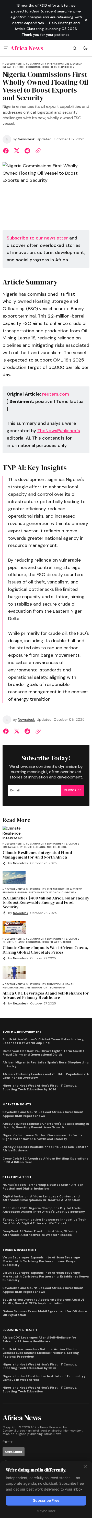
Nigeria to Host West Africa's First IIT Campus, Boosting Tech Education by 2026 (40, 1087)
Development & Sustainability (25, 64)
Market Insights (17, 1104)
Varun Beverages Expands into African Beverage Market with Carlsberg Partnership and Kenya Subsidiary (41, 1261)
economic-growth (39, 67)
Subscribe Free (46, 1500)
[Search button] (75, 48)
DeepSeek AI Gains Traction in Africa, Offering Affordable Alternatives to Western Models (40, 1233)
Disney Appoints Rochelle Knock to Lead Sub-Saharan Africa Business (45, 1148)
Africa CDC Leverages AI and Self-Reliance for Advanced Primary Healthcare (39, 1339)
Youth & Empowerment (22, 1031)
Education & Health (60, 984)
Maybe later (46, 1511)
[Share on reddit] (27, 150)
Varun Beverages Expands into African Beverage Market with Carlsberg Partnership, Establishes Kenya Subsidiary (46, 1276)
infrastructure (14, 67)
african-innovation (33, 988)
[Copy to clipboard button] (37, 150)
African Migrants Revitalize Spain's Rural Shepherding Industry (46, 1064)
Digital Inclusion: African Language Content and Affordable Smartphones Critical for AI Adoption (41, 1198)
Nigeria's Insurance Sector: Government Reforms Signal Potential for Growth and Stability (42, 1137)
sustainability (64, 67)
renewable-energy (15, 893)
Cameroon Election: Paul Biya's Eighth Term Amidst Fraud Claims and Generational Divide (43, 1053)
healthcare (10, 988)
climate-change (35, 847)
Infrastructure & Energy (64, 64)
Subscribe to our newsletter (37, 238)
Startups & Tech (17, 1177)
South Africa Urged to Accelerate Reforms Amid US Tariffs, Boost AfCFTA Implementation (43, 1301)
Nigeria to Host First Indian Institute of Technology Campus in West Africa (44, 1378)
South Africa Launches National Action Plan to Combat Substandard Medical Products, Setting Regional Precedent (41, 1352)
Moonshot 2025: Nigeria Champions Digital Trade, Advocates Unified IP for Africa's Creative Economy (44, 1210)
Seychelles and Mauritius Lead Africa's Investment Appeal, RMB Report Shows (43, 1114)
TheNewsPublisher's (58, 431)
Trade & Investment (20, 1250)
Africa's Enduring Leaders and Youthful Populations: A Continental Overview (46, 1076)
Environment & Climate (63, 844)
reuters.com (55, 394)
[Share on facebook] (7, 150)
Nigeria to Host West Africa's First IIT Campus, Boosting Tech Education (40, 1389)
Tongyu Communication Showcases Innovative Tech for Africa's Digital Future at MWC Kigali (44, 1221)
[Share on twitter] (16, 150)
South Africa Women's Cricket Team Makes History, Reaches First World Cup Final (43, 1041)
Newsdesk (26, 139)
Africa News (52, 1434)
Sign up (8, 1441)
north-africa (56, 847)
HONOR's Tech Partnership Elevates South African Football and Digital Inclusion (43, 1186)
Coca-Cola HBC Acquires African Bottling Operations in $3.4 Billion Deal (45, 1160)
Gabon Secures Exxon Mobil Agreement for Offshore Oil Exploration (45, 1313)
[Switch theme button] (85, 48)
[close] (86, 20)
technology (56, 988)
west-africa (62, 942)
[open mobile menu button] (6, 48)
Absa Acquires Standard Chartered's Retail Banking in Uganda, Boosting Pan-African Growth (46, 1125)
